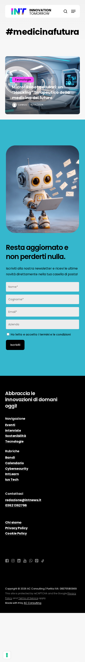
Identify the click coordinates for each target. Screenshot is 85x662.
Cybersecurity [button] (16, 469)
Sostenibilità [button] (15, 436)
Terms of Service (28, 598)
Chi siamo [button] (13, 522)
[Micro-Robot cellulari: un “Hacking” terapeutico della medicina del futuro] (42, 85)
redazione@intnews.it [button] (23, 500)
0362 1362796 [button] (16, 505)
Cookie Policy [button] (16, 533)
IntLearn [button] (12, 474)
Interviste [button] (13, 430)
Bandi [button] (10, 457)
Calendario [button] (14, 463)
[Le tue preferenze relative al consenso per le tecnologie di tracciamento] (7, 655)
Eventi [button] (10, 425)
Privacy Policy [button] (16, 528)
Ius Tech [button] (11, 479)
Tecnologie (23, 80)
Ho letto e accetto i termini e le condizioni (41, 334)
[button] (73, 11)
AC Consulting (32, 603)
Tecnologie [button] (14, 441)
